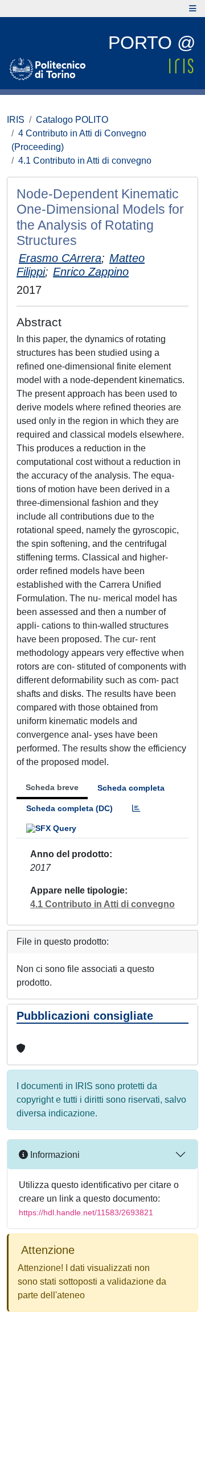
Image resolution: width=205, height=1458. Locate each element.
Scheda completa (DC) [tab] (69, 808)
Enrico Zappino (91, 271)
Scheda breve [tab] (52, 787)
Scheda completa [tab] (131, 787)
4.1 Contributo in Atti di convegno (84, 160)
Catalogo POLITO (72, 119)
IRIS (15, 119)
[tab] (136, 809)
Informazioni (54, 1155)
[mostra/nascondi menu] (192, 8)
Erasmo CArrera (60, 258)
